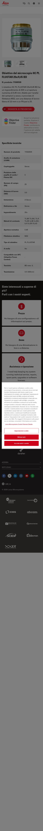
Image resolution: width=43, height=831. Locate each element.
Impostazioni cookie (21, 431)
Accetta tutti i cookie (21, 443)
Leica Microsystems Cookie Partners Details (19, 424)
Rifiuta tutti (21, 437)
